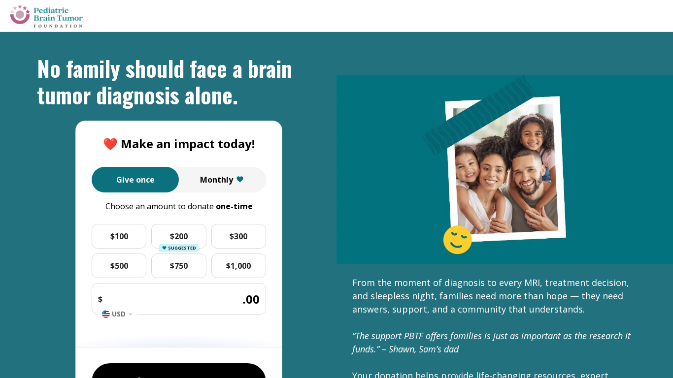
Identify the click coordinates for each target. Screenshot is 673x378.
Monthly (216, 179)
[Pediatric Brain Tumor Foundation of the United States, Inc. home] (46, 16)
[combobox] (117, 314)
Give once (135, 179)
